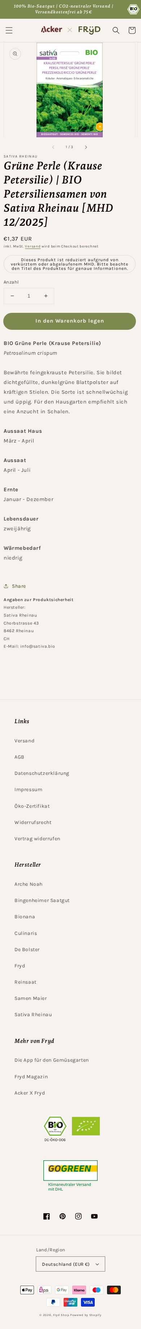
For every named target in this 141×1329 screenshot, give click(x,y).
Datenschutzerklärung (41, 773)
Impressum (28, 789)
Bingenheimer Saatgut (42, 900)
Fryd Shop (61, 1315)
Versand (32, 246)
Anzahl (11, 282)
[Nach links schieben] (53, 147)
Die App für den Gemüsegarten (51, 1060)
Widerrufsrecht (32, 822)
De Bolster (27, 949)
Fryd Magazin (31, 1077)
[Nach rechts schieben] (86, 147)
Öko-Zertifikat (32, 806)
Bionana (24, 917)
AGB (19, 757)
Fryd (19, 966)
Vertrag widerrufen (37, 839)
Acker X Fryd (29, 1093)
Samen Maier (30, 998)
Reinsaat (25, 982)
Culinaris (25, 933)
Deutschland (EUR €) (66, 1264)
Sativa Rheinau (33, 1014)
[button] (9, 30)
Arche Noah (28, 884)
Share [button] (19, 586)
